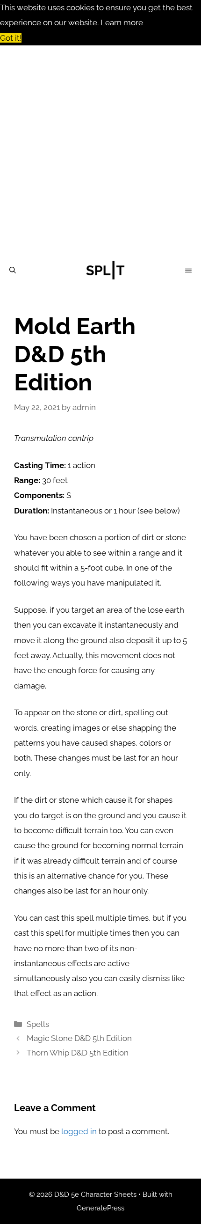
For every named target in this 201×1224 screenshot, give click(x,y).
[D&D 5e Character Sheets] (105, 270)
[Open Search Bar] (12, 270)
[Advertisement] (100, 150)
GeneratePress (100, 1208)
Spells (38, 1024)
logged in (79, 1131)
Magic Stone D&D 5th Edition (79, 1038)
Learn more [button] (121, 22)
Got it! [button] (11, 38)
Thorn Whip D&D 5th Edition (78, 1052)
